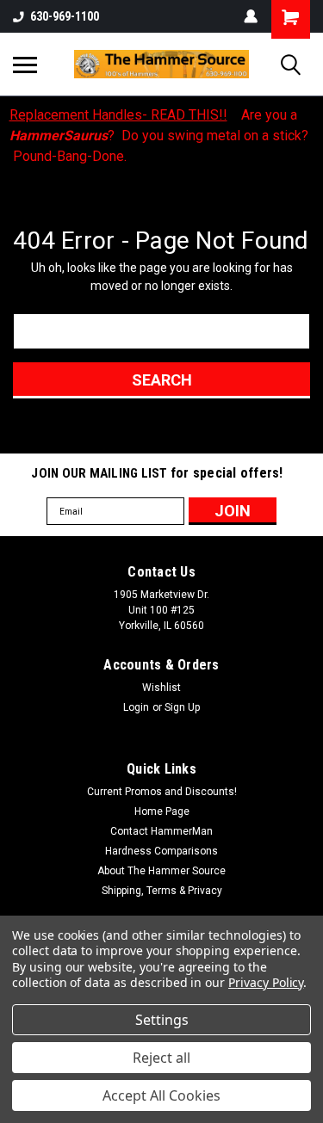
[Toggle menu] (25, 64)
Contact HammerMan (161, 831)
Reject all (161, 1057)
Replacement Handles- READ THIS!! (118, 115)
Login (136, 707)
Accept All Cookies (161, 1095)
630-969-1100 (64, 16)
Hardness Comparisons (161, 851)
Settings (162, 1019)
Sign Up (182, 707)
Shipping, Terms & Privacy (162, 891)
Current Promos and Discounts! (162, 792)
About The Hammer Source (161, 871)
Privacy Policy (265, 982)
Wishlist (161, 688)
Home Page (161, 811)
